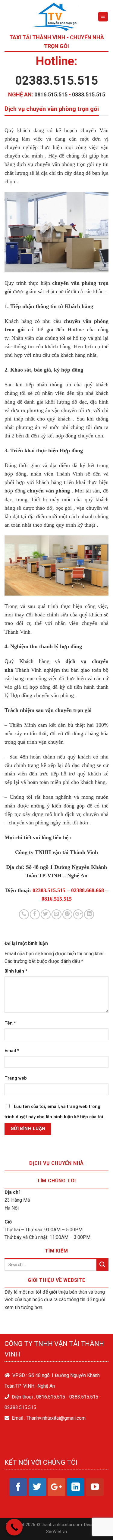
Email (12, 1050)
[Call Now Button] (14, 1527)
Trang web (16, 1078)
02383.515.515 (56, 80)
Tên (10, 1023)
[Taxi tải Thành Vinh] (55, 16)
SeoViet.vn (56, 1531)
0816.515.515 (50, 94)
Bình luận (16, 971)
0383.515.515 (88, 94)
